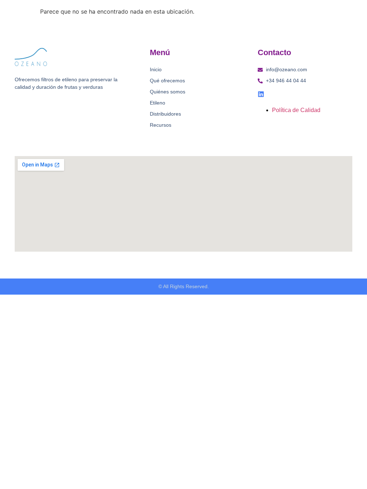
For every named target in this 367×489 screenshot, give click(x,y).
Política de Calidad (296, 110)
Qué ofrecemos (167, 80)
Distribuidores (165, 114)
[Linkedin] (261, 94)
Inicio (156, 69)
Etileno (157, 103)
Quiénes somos (167, 92)
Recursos (160, 125)
